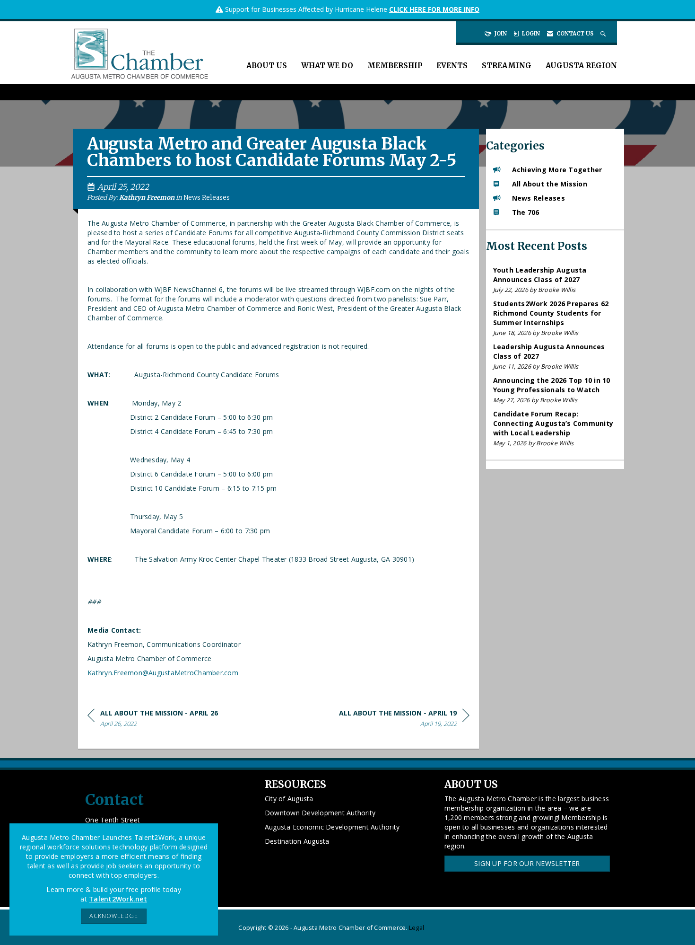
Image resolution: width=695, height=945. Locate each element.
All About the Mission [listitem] (549, 183)
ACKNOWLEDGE (113, 916)
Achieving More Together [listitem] (557, 169)
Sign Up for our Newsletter (527, 863)
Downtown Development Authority (320, 812)
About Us (266, 65)
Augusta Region (581, 65)
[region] (404, 720)
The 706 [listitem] (525, 212)
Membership (394, 65)
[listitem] (555, 279)
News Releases (206, 198)
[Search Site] (604, 33)
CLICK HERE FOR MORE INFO (434, 9)
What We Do (327, 65)
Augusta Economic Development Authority (332, 826)
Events (452, 65)
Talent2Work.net (118, 898)
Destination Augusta (297, 841)
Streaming (506, 65)
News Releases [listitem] (538, 198)
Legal (416, 928)
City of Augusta (289, 798)
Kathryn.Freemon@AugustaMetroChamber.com (162, 672)
